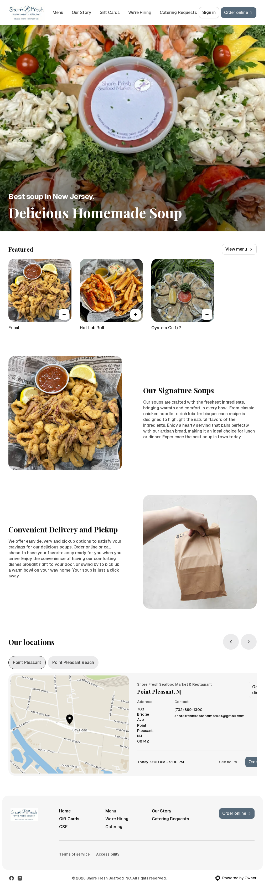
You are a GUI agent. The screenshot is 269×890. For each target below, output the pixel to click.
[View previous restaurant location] (231, 642)
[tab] (27, 662)
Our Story (100, 12)
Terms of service (74, 854)
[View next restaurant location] (249, 642)
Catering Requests (170, 819)
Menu (76, 12)
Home (65, 811)
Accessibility (108, 854)
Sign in (209, 12)
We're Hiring (158, 12)
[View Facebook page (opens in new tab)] (11, 878)
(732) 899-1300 (188, 709)
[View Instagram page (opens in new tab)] (20, 878)
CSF (63, 827)
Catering (113, 827)
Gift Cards (128, 12)
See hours (228, 762)
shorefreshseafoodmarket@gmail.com (209, 716)
